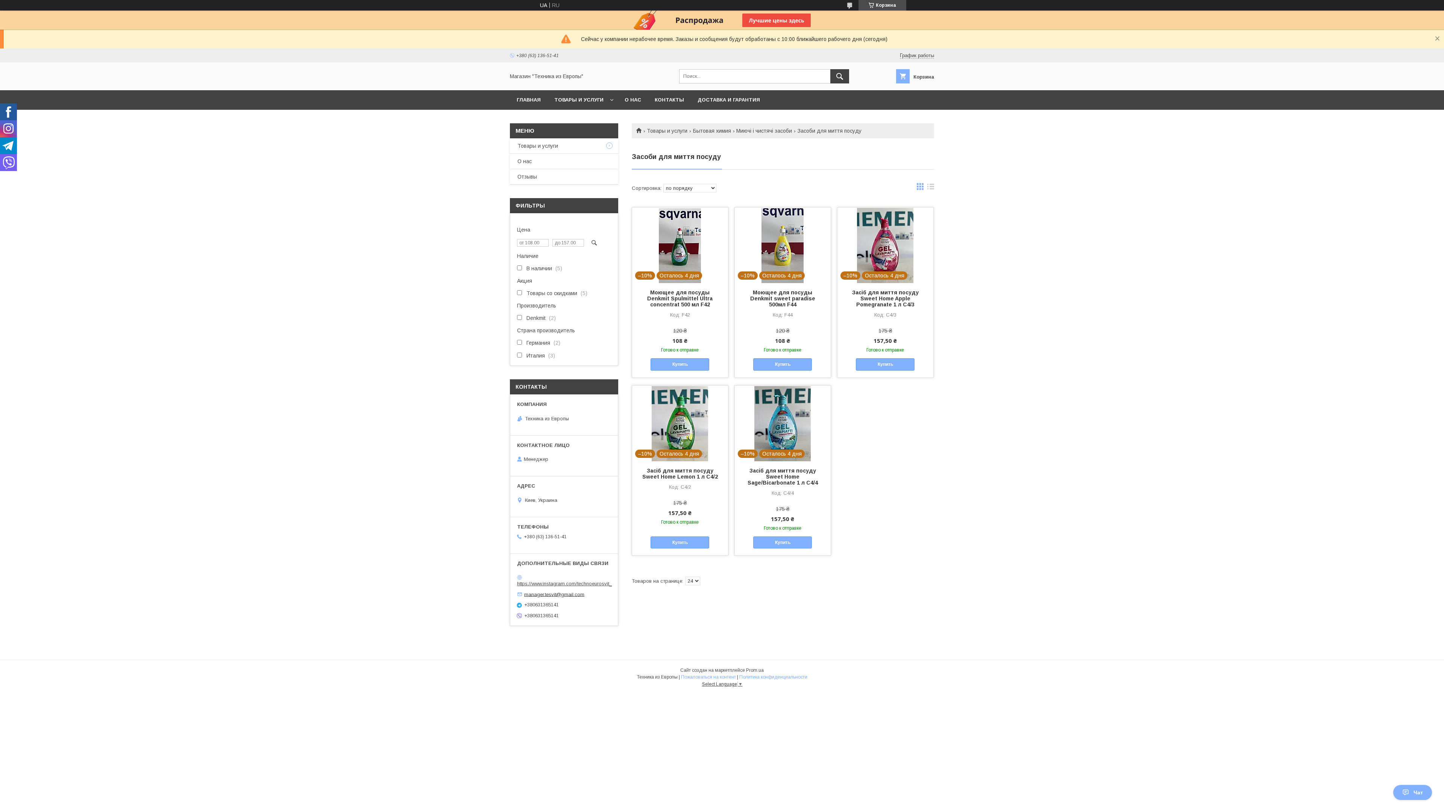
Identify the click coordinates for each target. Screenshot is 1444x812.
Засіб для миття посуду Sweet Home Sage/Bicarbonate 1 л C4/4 (783, 477)
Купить (680, 364)
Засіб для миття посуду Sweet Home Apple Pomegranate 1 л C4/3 (885, 298)
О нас (633, 100)
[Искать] (839, 76)
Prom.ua (755, 670)
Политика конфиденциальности (773, 677)
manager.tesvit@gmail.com (554, 594)
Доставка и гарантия (729, 100)
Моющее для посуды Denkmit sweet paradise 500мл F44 (782, 298)
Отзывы (527, 177)
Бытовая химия (712, 131)
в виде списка (930, 188)
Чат (1418, 792)
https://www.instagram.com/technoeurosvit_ (564, 583)
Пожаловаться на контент (708, 677)
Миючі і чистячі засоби (764, 131)
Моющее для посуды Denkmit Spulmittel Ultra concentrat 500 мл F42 (680, 298)
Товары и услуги (579, 100)
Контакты (669, 100)
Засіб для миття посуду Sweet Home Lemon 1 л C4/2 (680, 474)
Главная (529, 100)
